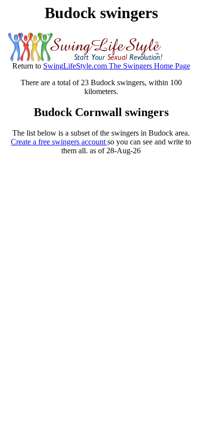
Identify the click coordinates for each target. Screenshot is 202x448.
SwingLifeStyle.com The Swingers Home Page (116, 66)
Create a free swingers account (59, 142)
